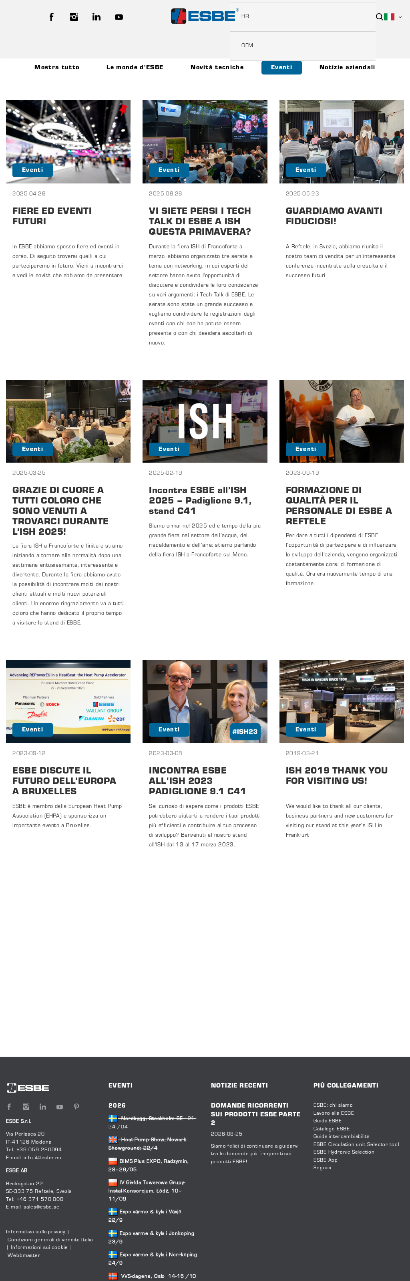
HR (245, 16)
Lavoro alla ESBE (334, 1113)
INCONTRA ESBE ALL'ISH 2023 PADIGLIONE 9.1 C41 (197, 781)
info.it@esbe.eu (43, 1158)
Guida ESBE (328, 1121)
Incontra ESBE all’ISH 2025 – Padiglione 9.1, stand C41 (200, 501)
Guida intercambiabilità (342, 1136)
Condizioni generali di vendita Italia (50, 1240)
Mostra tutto (56, 67)
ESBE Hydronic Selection (344, 1152)
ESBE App (326, 1160)
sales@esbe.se (42, 1207)
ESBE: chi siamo (333, 1105)
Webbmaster (24, 1255)
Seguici (322, 1168)
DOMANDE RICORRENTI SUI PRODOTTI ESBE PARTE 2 (256, 1114)
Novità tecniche (217, 67)
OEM (247, 46)
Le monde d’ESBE (135, 67)
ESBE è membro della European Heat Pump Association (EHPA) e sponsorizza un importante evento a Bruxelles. (67, 816)
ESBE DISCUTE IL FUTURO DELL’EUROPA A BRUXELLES (64, 781)
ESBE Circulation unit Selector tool (356, 1144)
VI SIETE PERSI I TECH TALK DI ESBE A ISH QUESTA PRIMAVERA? (200, 222)
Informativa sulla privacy (35, 1232)
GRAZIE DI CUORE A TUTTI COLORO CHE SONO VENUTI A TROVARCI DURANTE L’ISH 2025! (60, 512)
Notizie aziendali (348, 67)
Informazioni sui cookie (39, 1247)
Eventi (281, 67)
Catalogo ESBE (332, 1129)
